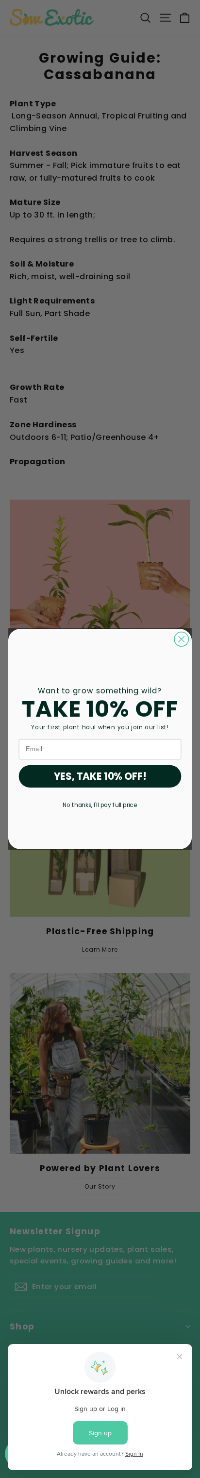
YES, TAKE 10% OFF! (100, 776)
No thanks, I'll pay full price (100, 805)
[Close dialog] (181, 639)
